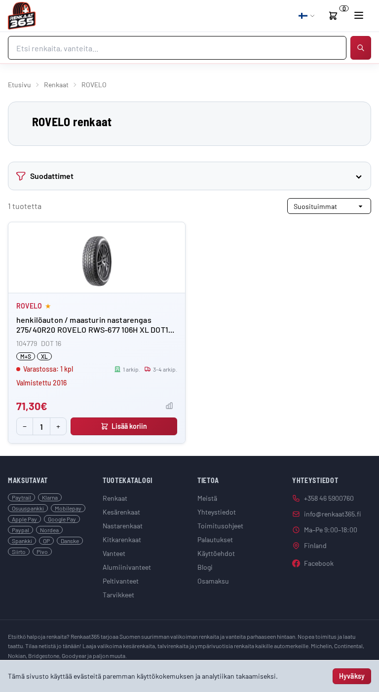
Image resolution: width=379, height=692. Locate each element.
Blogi (205, 567)
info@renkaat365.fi (332, 514)
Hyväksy (352, 676)
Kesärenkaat (121, 512)
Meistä (207, 498)
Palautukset (215, 539)
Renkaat (56, 84)
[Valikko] (358, 15)
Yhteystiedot (216, 512)
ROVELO (29, 306)
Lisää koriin (130, 426)
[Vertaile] (169, 406)
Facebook (319, 563)
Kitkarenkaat (122, 539)
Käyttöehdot (216, 553)
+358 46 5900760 (329, 498)
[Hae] (360, 48)
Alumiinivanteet (127, 567)
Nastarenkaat (123, 525)
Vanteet (114, 553)
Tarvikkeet (118, 594)
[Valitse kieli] (307, 16)
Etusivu (19, 84)
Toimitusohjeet (220, 525)
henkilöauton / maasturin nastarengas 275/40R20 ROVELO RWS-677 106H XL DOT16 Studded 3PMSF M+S (94, 329)
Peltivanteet (121, 581)
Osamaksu (213, 581)
